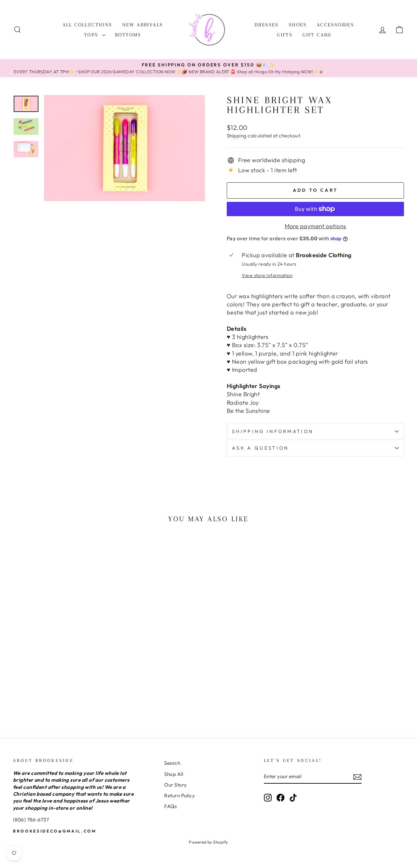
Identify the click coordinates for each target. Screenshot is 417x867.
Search (172, 763)
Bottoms (128, 35)
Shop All (173, 774)
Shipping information (272, 431)
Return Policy (179, 795)
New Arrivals (142, 25)
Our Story (175, 785)
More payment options (315, 226)
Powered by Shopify (208, 842)
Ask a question (260, 448)
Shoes (298, 25)
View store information (267, 275)
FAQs (170, 806)
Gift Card (317, 35)
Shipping (237, 136)
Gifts (285, 35)
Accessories (335, 25)
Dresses (266, 25)
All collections (87, 25)
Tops (92, 35)
